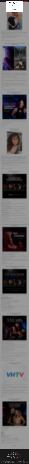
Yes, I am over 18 (14, 9)
